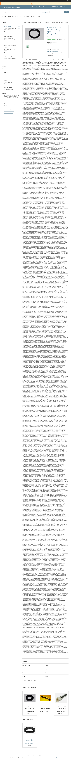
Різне (5, 47)
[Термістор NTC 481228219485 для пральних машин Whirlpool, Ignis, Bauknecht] (61, 698)
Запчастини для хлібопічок (10, 45)
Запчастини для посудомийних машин (11, 32)
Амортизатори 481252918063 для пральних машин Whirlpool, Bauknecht (45, 709)
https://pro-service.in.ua (9, 111)
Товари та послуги (12, 16)
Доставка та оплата (24, 16)
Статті (3, 61)
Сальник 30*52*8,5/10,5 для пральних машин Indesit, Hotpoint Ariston (30, 710)
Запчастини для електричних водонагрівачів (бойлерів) (10, 55)
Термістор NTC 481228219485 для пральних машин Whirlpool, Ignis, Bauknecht (61, 710)
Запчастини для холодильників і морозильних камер (11, 35)
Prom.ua (42, 755)
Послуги (6, 52)
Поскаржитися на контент (44, 757)
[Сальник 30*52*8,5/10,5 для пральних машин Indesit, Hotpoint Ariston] (30, 698)
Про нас (39, 16)
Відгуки (4, 66)
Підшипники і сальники (31, 22)
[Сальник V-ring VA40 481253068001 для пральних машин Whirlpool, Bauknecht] (30, 730)
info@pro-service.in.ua (8, 113)
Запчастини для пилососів (10, 58)
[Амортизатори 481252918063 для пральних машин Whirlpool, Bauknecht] (45, 698)
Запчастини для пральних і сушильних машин (10, 29)
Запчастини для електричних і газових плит (11, 42)
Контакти (33, 16)
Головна (4, 16)
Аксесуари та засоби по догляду (9, 50)
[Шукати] (66, 12)
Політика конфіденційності (55, 757)
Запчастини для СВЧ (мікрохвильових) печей (9, 39)
